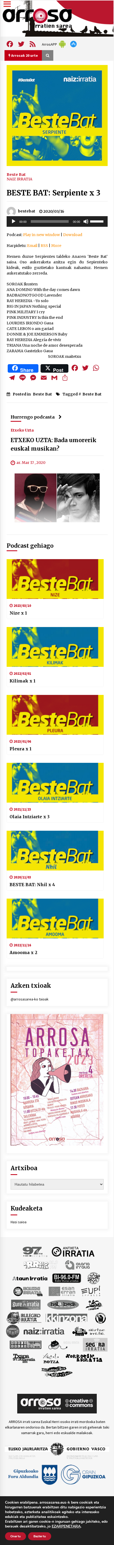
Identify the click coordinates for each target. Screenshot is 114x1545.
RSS (44, 245)
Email (32, 245)
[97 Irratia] (35, 1251)
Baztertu (39, 1536)
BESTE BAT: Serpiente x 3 (53, 193)
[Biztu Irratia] (94, 1278)
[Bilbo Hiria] (66, 1278)
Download (72, 234)
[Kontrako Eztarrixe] (100, 1317)
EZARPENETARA (66, 1526)
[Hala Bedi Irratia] (63, 1304)
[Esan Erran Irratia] (62, 1291)
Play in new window (41, 234)
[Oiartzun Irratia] (88, 1331)
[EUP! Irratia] (91, 1291)
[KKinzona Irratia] (67, 1317)
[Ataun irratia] (30, 1278)
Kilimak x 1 (23, 681)
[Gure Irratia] (25, 1304)
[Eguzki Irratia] (27, 1291)
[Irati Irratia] (94, 1304)
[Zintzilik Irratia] (57, 1371)
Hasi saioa (19, 1222)
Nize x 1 (18, 613)
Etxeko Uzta (22, 430)
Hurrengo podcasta (33, 417)
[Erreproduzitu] (13, 221)
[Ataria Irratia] (78, 1264)
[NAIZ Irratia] (44, 1331)
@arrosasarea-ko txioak (30, 999)
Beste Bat (16, 174)
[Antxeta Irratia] (73, 1251)
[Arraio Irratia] (40, 1264)
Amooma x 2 (23, 952)
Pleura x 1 (21, 748)
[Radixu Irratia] (63, 1344)
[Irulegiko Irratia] (24, 1317)
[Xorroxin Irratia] (84, 1358)
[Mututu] (86, 221)
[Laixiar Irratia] (12, 1331)
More (56, 245)
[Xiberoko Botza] (51, 1358)
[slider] (97, 221)
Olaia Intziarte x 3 (30, 816)
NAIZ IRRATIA (19, 179)
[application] (57, 221)
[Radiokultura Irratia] (25, 1344)
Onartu (15, 1536)
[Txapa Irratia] (24, 1358)
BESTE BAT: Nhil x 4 (32, 884)
